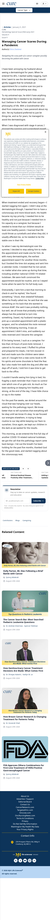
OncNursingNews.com (25, 815)
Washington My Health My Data (25, 826)
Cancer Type (22, 10)
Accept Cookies (33, 191)
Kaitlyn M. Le (28, 674)
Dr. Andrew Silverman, (14, 626)
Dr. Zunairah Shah (13, 723)
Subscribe (37, 501)
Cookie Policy (39, 178)
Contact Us (25, 804)
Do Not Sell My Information (25, 824)
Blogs (17, 520)
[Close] (45, 131)
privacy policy (8, 508)
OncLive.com (25, 813)
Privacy (25, 821)
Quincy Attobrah (12, 577)
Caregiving (27, 520)
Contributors (8, 520)
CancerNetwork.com (25, 807)
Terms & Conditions (25, 818)
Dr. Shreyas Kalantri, (14, 674)
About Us (25, 796)
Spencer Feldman (31, 626)
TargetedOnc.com (25, 810)
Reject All (16, 191)
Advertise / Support (25, 799)
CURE (4, 30)
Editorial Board (25, 801)
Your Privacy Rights (25, 829)
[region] (25, 163)
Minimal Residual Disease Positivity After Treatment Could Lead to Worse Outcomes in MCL (14, 476)
